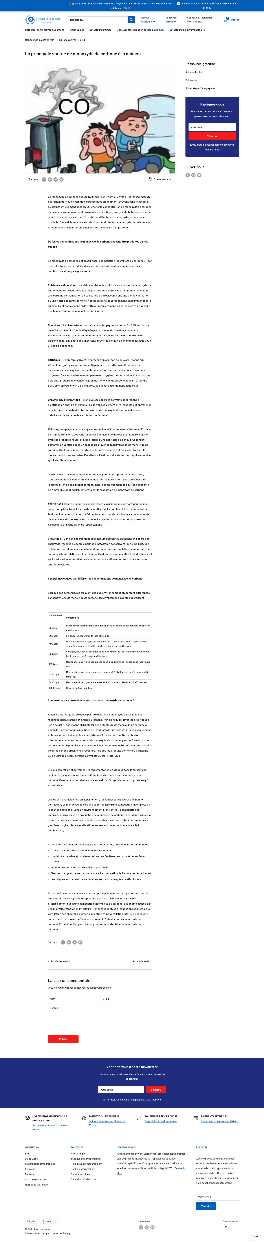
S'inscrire (212, 136)
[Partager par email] (61, 179)
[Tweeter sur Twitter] (55, 179)
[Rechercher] (131, 19)
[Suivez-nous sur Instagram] (193, 175)
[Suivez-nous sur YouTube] (199, 175)
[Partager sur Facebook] (44, 179)
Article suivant (141, 960)
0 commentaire (162, 179)
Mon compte (195, 21)
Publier (63, 1039)
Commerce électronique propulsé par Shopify (47, 1233)
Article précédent (60, 960)
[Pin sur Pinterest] (50, 179)
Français (31, 1221)
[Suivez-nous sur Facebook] (187, 175)
